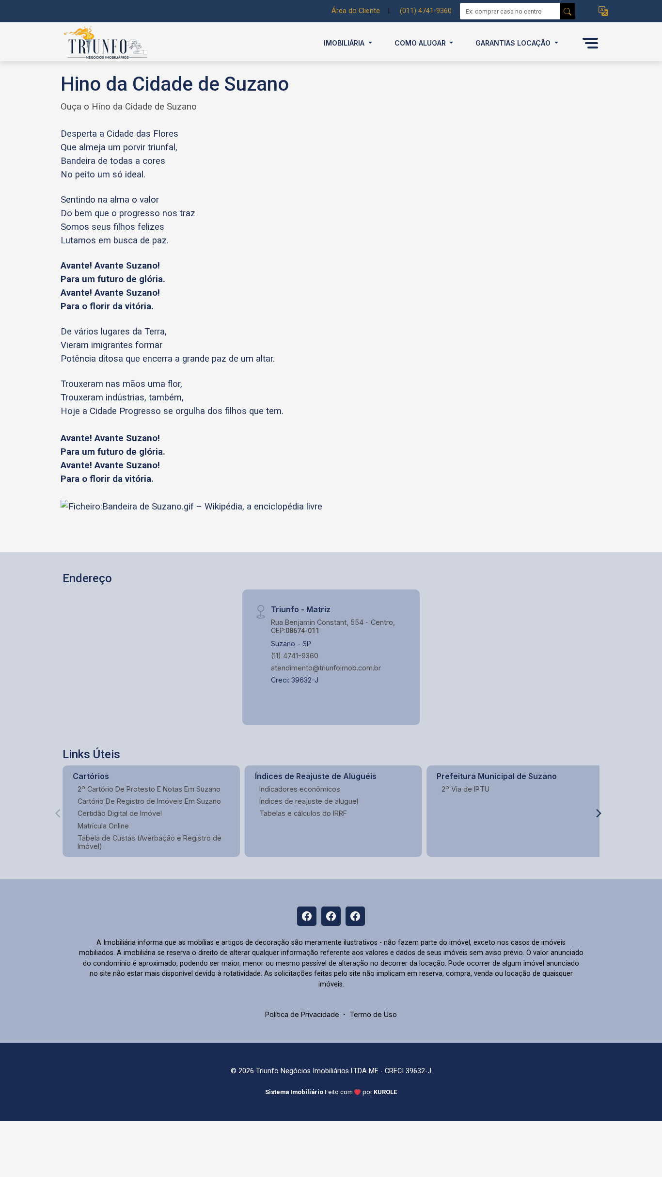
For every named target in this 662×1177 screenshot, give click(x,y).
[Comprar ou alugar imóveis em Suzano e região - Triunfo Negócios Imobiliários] (109, 43)
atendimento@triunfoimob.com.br (326, 668)
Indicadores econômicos (299, 789)
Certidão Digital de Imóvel (120, 813)
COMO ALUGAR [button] (421, 43)
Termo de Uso (373, 1014)
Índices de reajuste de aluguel (308, 801)
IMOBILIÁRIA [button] (345, 43)
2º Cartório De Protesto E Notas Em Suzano (149, 789)
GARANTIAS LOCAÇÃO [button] (513, 43)
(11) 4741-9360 (294, 656)
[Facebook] (306, 916)
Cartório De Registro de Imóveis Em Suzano (149, 801)
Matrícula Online (103, 826)
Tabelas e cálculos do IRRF (303, 813)
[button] (603, 11)
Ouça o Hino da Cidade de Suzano (129, 106)
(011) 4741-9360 (426, 11)
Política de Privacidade (302, 1014)
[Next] (598, 813)
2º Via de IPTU (465, 789)
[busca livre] (567, 11)
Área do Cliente (355, 11)
